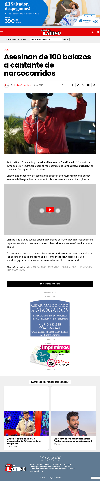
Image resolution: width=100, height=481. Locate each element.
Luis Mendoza (85, 267)
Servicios (66, 467)
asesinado (53, 267)
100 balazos (39, 267)
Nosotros (68, 464)
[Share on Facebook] (72, 85)
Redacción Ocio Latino (23, 85)
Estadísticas (57, 464)
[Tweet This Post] (77, 85)
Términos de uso (43, 464)
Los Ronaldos (68, 267)
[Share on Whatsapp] (83, 85)
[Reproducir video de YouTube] (50, 209)
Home (32, 464)
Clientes (72, 469)
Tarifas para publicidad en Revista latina (45, 467)
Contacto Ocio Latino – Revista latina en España (48, 469)
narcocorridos (16, 270)
